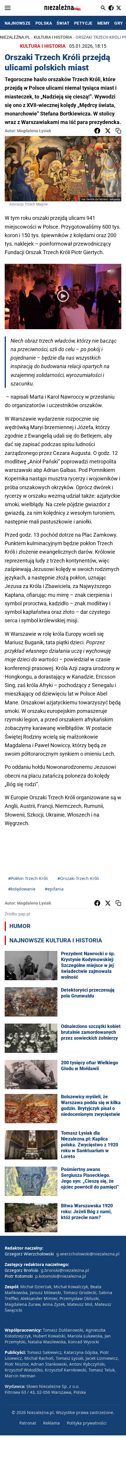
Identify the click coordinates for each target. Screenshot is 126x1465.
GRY (118, 23)
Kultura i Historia (53, 37)
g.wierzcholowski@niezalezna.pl (88, 1254)
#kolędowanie (21, 889)
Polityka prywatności (87, 1423)
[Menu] (7, 8)
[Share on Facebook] (97, 131)
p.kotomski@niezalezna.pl (60, 1276)
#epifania (54, 889)
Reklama (51, 1423)
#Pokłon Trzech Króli (28, 878)
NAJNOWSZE (18, 23)
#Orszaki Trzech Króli (78, 878)
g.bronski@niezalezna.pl (65, 1270)
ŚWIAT (63, 23)
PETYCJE (83, 23)
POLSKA (43, 23)
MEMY (103, 23)
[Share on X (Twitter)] (108, 131)
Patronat (27, 1423)
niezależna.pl (15, 37)
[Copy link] (118, 131)
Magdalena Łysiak (34, 130)
